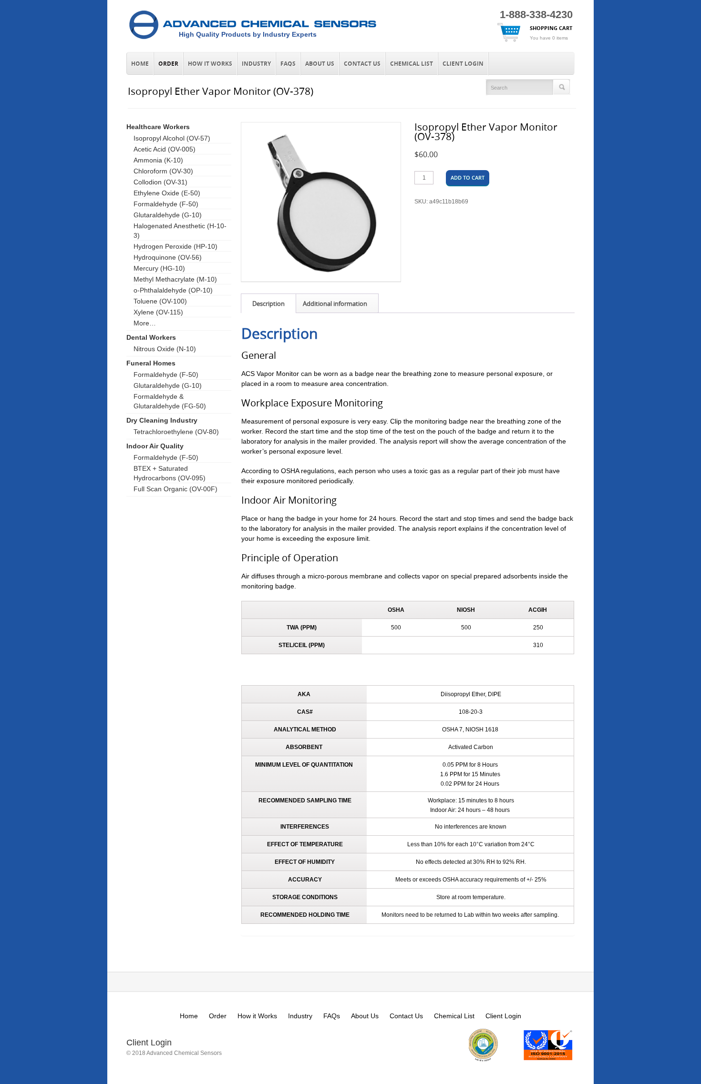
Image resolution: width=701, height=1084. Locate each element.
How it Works (210, 64)
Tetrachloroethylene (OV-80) (176, 432)
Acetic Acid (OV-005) (165, 149)
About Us (319, 64)
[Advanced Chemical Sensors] (252, 39)
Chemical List (411, 64)
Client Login (463, 64)
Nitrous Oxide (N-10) (165, 349)
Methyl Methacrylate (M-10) (175, 279)
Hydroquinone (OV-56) (168, 257)
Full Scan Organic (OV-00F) (175, 489)
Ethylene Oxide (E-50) (167, 193)
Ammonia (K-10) (158, 160)
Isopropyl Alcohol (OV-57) (172, 138)
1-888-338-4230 (536, 14)
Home (140, 64)
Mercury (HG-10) (159, 268)
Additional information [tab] (335, 303)
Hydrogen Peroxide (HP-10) (175, 246)
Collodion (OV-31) (160, 182)
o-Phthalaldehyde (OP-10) (173, 290)
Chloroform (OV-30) (163, 171)
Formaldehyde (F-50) (166, 204)
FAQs (288, 64)
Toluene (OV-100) (160, 301)
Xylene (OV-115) (158, 312)
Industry (256, 64)
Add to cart (468, 177)
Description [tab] (268, 303)
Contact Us (362, 64)
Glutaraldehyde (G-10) (168, 215)
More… (145, 323)
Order (168, 64)
